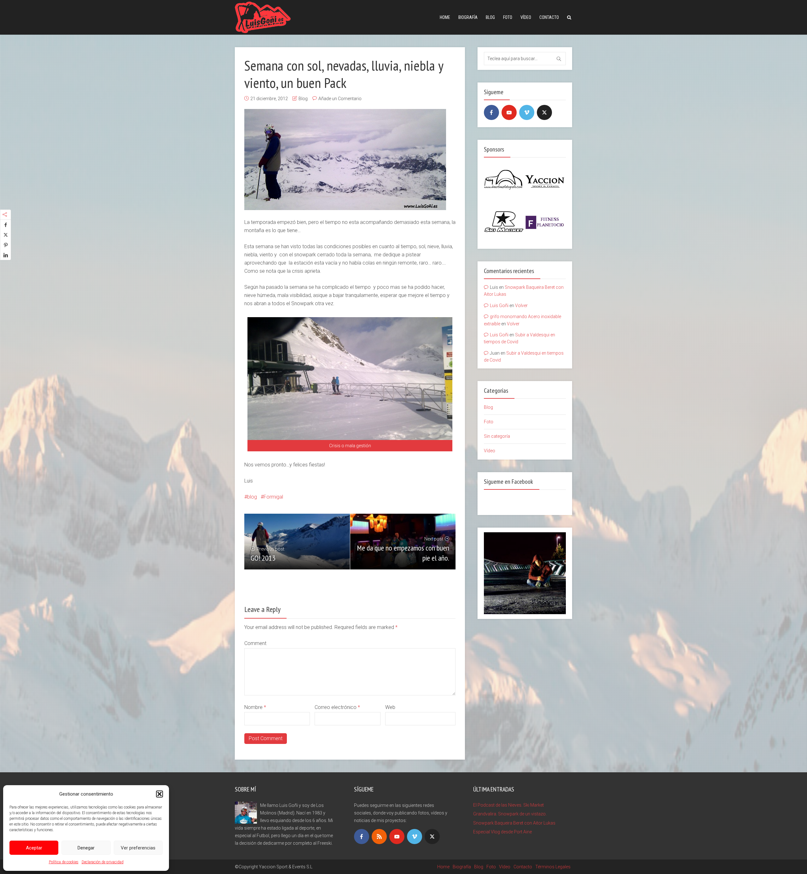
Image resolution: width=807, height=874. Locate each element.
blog (252, 497)
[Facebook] (491, 112)
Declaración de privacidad (103, 862)
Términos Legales (553, 866)
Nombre (255, 707)
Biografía (468, 17)
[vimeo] (526, 112)
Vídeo (525, 17)
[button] (159, 794)
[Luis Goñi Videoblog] (263, 16)
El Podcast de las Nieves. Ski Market (508, 805)
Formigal (273, 497)
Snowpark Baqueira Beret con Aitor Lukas (514, 822)
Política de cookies (63, 862)
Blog (490, 17)
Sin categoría (497, 436)
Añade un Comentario (340, 98)
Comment (255, 643)
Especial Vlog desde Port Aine (502, 831)
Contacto (549, 17)
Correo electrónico (337, 707)
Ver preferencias (138, 848)
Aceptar (34, 848)
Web (390, 707)
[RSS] (379, 836)
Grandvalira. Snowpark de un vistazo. (510, 813)
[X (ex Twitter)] (544, 112)
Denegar (86, 848)
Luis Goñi (499, 305)
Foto (507, 17)
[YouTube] (509, 112)
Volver (521, 305)
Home (445, 17)
